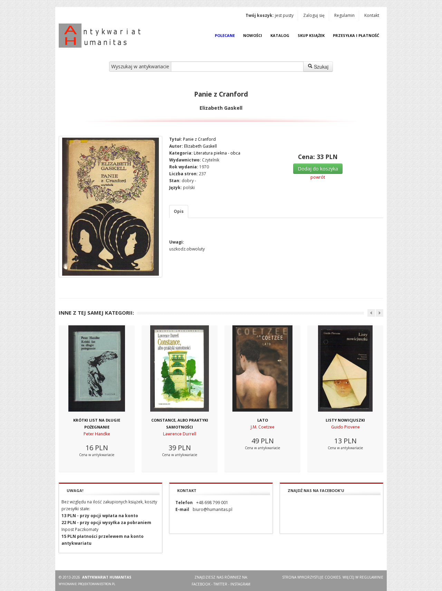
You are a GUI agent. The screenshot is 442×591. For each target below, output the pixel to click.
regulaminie (371, 577)
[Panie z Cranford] (110, 206)
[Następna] (379, 313)
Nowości (252, 35)
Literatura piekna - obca (217, 153)
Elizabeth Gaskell (200, 146)
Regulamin (344, 15)
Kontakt (371, 15)
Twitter (220, 584)
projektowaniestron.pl (96, 584)
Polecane (225, 35)
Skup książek (311, 35)
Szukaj (320, 66)
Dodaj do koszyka (318, 168)
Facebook (201, 584)
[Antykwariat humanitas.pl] (101, 35)
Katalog (279, 35)
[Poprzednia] (371, 313)
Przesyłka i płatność (356, 35)
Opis (179, 211)
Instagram (240, 584)
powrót (317, 177)
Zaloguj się (314, 15)
